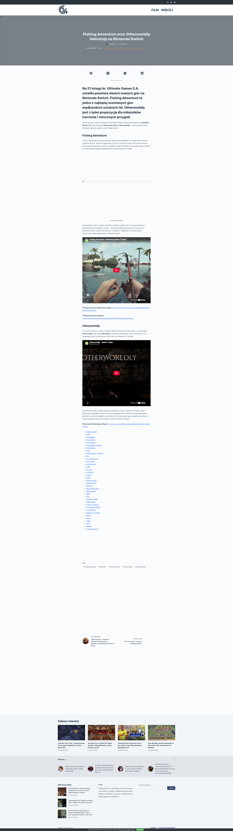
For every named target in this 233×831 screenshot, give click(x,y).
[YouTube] (174, 2)
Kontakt (154, 828)
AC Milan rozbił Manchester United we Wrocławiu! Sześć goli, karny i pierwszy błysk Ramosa (104, 769)
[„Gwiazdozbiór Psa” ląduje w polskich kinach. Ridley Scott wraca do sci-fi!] (62, 803)
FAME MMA (90, 448)
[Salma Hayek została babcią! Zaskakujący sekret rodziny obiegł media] (60, 769)
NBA (88, 494)
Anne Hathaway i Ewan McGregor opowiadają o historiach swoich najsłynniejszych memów (79, 790)
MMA (88, 478)
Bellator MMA (91, 432)
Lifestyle (89, 472)
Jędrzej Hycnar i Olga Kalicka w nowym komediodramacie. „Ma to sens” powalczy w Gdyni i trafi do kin (80, 813)
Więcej (167, 10)
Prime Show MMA (93, 507)
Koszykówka (91, 464)
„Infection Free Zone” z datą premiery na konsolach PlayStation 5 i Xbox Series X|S (71, 745)
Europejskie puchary (94, 445)
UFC (88, 524)
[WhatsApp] (125, 73)
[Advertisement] (116, 165)
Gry (87, 456)
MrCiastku (102, 567)
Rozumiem (140, 829)
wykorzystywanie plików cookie (126, 829)
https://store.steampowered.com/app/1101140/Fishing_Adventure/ (107, 318)
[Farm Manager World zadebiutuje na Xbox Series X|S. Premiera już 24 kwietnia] (161, 732)
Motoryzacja (91, 483)
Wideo (88, 526)
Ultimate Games (140, 567)
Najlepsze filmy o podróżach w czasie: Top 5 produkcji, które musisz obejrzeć (134, 769)
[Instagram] (171, 2)
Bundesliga (90, 437)
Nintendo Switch (114, 567)
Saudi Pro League (93, 513)
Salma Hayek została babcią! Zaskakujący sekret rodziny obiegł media (74, 769)
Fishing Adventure (89, 567)
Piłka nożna (90, 502)
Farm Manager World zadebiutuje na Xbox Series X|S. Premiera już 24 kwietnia (161, 745)
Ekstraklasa (90, 443)
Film (155, 10)
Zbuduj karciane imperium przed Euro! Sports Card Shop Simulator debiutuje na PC (130, 745)
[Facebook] (167, 2)
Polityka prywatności (167, 828)
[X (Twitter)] (107, 73)
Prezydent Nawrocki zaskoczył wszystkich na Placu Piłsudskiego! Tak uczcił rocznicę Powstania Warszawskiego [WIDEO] (165, 768)
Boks (88, 434)
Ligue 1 (89, 475)
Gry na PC (90, 461)
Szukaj (171, 788)
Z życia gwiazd (92, 529)
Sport (88, 518)
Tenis (88, 521)
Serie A (89, 515)
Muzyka (89, 486)
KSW (88, 467)
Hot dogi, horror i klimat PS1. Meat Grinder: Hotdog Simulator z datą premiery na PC (100, 745)
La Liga (89, 470)
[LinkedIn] (142, 73)
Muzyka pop (91, 491)
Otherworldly (127, 567)
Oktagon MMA (92, 499)
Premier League (92, 505)
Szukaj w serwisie (145, 785)
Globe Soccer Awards (94, 453)
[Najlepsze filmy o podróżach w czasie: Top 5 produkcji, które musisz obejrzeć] (120, 769)
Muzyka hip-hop (92, 488)
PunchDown (91, 510)
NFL (88, 497)
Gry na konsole (92, 459)
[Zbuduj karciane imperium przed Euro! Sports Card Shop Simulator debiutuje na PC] (131, 732)
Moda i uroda (91, 480)
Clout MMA (90, 440)
